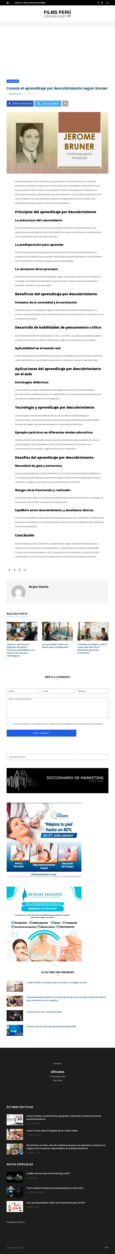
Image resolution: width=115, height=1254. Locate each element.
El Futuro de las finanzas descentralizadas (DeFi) (51, 1026)
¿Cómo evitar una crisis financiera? (44, 1011)
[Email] (4, 213)
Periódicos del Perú (16, 1222)
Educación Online (57, 1095)
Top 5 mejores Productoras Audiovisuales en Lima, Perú (54, 1188)
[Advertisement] (57, 50)
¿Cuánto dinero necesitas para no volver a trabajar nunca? (56, 982)
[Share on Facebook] (4, 190)
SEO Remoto (58, 1087)
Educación (13, 81)
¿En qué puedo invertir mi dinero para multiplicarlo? (55, 646)
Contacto (57, 1063)
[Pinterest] (4, 206)
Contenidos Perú (58, 1076)
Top (106, 1247)
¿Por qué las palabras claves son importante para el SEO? (55, 1202)
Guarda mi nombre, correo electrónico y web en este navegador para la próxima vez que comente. (58, 723)
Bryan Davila (15, 94)
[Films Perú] (57, 13)
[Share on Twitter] (4, 198)
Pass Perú (57, 1080)
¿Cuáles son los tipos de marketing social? (48, 1173)
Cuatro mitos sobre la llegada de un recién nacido (52, 1130)
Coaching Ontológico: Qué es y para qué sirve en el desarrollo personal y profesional (92, 648)
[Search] (107, 2)
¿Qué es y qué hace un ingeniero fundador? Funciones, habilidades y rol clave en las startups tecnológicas (21, 650)
